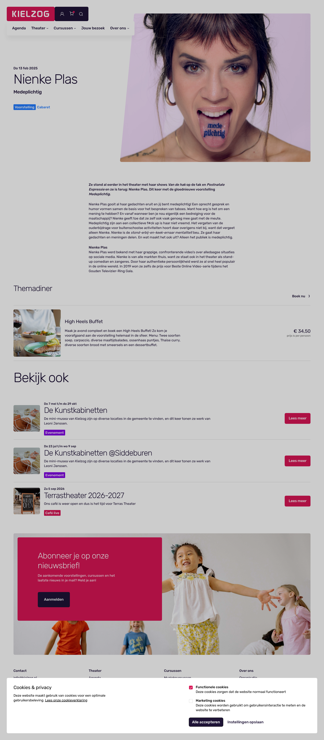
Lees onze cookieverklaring (66, 700)
